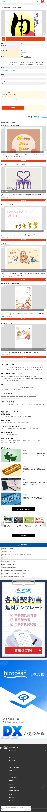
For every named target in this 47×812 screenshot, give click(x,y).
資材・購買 (8, 434)
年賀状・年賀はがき (31, 3)
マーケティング (17, 404)
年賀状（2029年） (26, 378)
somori (4, 85)
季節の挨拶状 (33, 387)
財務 (15, 416)
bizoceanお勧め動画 (19, 525)
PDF (2, 396)
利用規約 (11, 784)
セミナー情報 (11, 757)
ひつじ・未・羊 (10, 369)
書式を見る (23, 160)
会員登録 (42, 2)
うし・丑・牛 (25, 369)
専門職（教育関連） (5, 443)
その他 (22, 48)
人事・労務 (32, 404)
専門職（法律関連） (37, 441)
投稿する (13, 107)
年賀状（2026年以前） (14, 72)
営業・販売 (10, 404)
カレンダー (38, 387)
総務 (6, 416)
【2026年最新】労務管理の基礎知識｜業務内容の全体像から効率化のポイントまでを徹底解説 (33, 497)
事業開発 (3, 422)
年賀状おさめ (12, 376)
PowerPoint (12, 396)
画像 (25, 396)
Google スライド (16, 398)
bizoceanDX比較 (12, 743)
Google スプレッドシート (6, 398)
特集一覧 (23, 535)
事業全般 (30, 416)
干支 (37, 3)
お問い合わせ (11, 797)
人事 (9, 416)
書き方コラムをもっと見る (23, 509)
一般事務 (3, 416)
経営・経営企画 (4, 404)
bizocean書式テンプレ (9, 3)
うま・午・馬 (3, 367)
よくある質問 (11, 794)
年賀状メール (8, 380)
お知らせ (3, 389)
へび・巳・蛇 (33, 367)
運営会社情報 (12, 770)
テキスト (21, 396)
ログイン (40, 2)
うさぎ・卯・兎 (38, 369)
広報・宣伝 (21, 416)
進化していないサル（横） (7, 204)
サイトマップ (11, 800)
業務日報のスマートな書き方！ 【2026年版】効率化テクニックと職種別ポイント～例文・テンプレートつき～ (34, 455)
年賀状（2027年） (29, 376)
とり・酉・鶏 (10, 367)
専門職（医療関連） (17, 441)
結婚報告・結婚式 (4, 376)
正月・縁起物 (32, 380)
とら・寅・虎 (31, 369)
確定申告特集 (38, 525)
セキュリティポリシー (13, 774)
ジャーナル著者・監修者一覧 (14, 767)
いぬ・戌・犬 (18, 369)
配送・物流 (14, 434)
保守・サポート (23, 428)
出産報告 (3, 380)
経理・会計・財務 (26, 404)
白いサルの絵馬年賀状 (6, 323)
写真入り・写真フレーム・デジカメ (20, 380)
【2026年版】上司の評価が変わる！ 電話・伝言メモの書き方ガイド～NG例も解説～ (34, 483)
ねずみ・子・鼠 (17, 367)
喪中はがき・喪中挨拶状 (36, 378)
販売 (22, 422)
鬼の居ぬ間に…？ (5, 244)
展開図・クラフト (9, 389)
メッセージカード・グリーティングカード (10, 387)
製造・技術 (41, 404)
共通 (2, 406)
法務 (37, 404)
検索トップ (17, 3)
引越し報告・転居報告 (16, 378)
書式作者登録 (11, 764)
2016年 (21, 72)
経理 (12, 416)
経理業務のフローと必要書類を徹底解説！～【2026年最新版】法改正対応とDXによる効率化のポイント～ (34, 470)
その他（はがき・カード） (20, 389)
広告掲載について (12, 787)
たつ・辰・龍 (40, 367)
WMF (17, 396)
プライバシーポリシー (13, 777)
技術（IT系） (26, 422)
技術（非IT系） (4, 428)
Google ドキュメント (31, 396)
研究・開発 (12, 443)
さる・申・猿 (15, 70)
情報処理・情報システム (13, 428)
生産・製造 (3, 434)
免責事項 (11, 780)
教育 (26, 416)
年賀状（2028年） (20, 376)
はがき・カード (23, 3)
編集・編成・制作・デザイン (34, 428)
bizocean (2, 3)
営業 (19, 422)
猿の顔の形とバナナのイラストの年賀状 (10, 125)
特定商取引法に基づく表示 (14, 790)
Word (4, 396)
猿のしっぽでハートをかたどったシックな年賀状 (13, 165)
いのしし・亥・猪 (26, 367)
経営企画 (7, 422)
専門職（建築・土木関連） (6, 441)
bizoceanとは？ (12, 760)
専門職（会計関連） (27, 441)
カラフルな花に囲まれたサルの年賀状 (10, 283)
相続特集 (27, 525)
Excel (8, 396)
